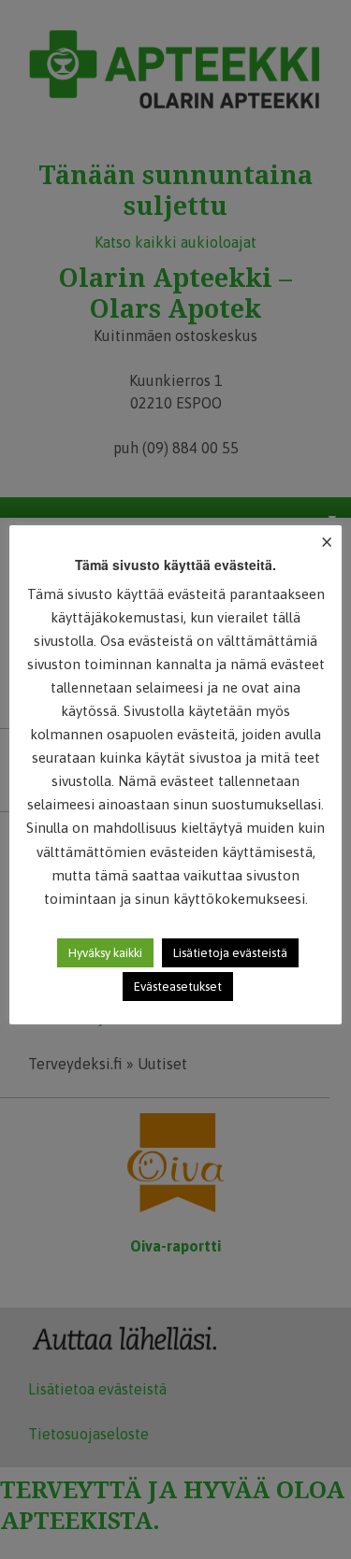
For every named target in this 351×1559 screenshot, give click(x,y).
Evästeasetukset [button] (178, 987)
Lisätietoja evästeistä (230, 953)
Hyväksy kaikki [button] (105, 953)
